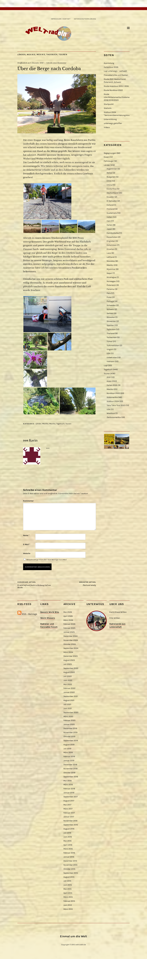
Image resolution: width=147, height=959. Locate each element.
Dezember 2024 (70, 636)
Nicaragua (111, 277)
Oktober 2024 (69, 644)
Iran (108, 221)
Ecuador (110, 197)
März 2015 (68, 897)
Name (26, 535)
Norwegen (111, 281)
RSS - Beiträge (29, 614)
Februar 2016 (69, 853)
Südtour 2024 (113, 401)
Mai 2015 (67, 889)
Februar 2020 (69, 720)
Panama (110, 289)
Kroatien (110, 249)
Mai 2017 (67, 805)
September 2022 (70, 668)
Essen (106, 157)
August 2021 (68, 700)
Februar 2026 (69, 624)
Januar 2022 (69, 692)
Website (26, 553)
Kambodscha (113, 233)
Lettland (110, 257)
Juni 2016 (67, 837)
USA (108, 353)
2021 (109, 377)
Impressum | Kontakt (60, 19)
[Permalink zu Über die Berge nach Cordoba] (56, 132)
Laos (109, 253)
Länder (21, 54)
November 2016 (70, 820)
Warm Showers (47, 618)
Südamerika (112, 397)
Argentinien (112, 169)
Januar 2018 (68, 792)
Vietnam (110, 361)
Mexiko (31, 54)
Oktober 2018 (69, 772)
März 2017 (67, 809)
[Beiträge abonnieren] (19, 614)
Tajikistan (111, 329)
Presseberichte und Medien (116, 75)
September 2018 (70, 776)
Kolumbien (112, 245)
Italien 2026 (112, 385)
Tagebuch (51, 54)
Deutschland (112, 193)
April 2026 (68, 616)
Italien (109, 225)
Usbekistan (112, 357)
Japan (109, 229)
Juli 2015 (67, 881)
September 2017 (70, 796)
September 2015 (70, 873)
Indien (109, 217)
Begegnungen (110, 153)
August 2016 (68, 829)
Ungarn (110, 349)
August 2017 (68, 800)
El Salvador (112, 201)
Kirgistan (111, 241)
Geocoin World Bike (49, 612)
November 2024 (70, 640)
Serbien (110, 313)
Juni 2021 (67, 708)
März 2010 (68, 909)
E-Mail (26, 544)
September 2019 (70, 740)
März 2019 (68, 752)
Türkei (109, 341)
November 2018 (70, 768)
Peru (109, 293)
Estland (110, 205)
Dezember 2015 (70, 861)
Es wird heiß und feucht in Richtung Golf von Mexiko (34, 585)
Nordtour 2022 (113, 393)
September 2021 (70, 696)
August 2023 (69, 660)
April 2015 (67, 893)
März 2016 (68, 849)
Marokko (111, 261)
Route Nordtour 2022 (113, 90)
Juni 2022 (67, 680)
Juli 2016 (67, 833)
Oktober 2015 (69, 869)
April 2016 (67, 845)
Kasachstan (112, 237)
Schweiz (110, 309)
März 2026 (68, 620)
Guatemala (112, 213)
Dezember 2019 (70, 728)
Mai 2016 (67, 841)
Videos (107, 127)
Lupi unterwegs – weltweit (115, 71)
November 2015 (70, 865)
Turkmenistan (113, 345)
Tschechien (112, 337)
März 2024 (68, 652)
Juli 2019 (67, 748)
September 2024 (70, 648)
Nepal (109, 273)
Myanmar (111, 269)
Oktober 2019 (69, 736)
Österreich (111, 285)
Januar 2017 (68, 816)
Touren (63, 54)
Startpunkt (109, 104)
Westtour (111, 413)
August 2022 (69, 672)
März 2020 (68, 716)
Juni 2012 (67, 905)
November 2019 (70, 732)
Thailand (111, 333)
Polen (109, 297)
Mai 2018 (67, 780)
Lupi (106, 365)
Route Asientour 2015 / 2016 (116, 86)
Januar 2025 (69, 632)
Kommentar (28, 501)
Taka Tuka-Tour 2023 (116, 405)
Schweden (111, 305)
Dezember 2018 (70, 764)
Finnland (111, 209)
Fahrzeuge (108, 161)
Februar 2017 (69, 813)
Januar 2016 (68, 857)
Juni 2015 (67, 885)
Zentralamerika (114, 417)
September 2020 (70, 712)
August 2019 (68, 744)
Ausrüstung (109, 63)
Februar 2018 (69, 788)
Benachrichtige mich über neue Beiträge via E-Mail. (46, 560)
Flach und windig (87, 583)
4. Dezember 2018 (36, 63)
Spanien (110, 325)
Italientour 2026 (111, 67)
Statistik (108, 108)
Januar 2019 (68, 760)
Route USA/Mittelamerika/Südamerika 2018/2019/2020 (118, 97)
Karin (33, 440)
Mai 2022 (67, 684)
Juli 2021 (67, 704)
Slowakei (111, 317)
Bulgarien (111, 177)
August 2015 (68, 877)
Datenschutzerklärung (85, 19)
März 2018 (68, 784)
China (109, 185)
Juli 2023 (67, 664)
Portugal (110, 301)
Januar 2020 (69, 724)
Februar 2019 (69, 756)
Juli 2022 (67, 676)
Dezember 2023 (70, 656)
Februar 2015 (69, 901)
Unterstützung (110, 119)
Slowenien (111, 321)
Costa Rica (111, 189)
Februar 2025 (69, 628)
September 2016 (70, 825)
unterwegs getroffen (113, 123)
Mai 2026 (67, 612)
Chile (109, 181)
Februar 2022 (69, 688)
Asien (109, 381)
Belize (109, 173)
